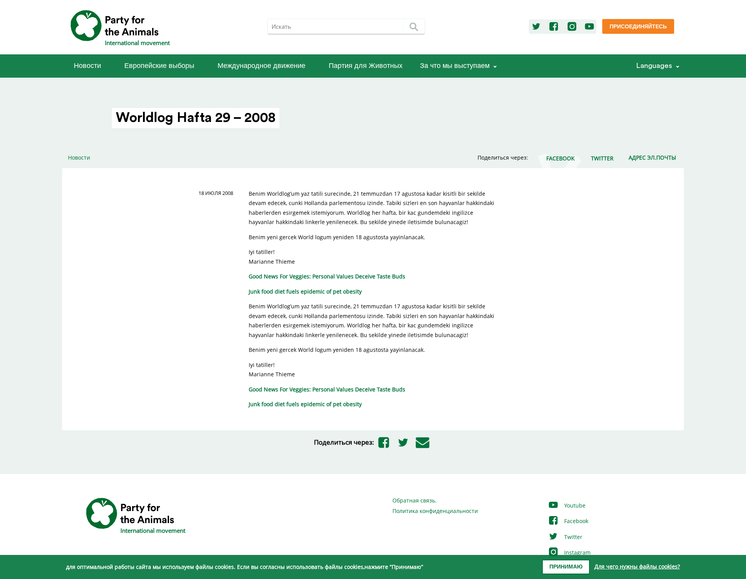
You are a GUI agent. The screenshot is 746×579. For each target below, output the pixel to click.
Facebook (575, 521)
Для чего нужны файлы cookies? (637, 566)
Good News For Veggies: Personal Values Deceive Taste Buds (327, 276)
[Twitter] (536, 26)
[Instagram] (572, 26)
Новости (87, 66)
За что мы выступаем (455, 66)
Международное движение (261, 66)
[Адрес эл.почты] (423, 442)
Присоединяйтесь (638, 27)
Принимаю (565, 567)
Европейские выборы (159, 66)
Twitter (572, 537)
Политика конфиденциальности (435, 511)
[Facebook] (553, 26)
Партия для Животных (366, 66)
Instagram (577, 552)
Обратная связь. (414, 500)
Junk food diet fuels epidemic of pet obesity (305, 291)
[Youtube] (589, 26)
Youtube (574, 505)
